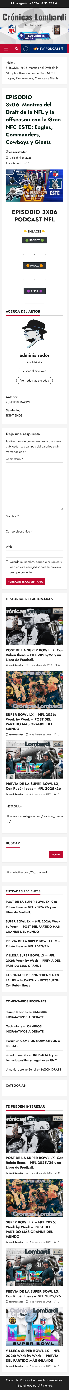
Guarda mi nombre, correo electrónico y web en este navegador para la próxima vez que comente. (36, 567)
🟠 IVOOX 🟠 (34, 265)
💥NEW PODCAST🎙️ (48, 48)
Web (9, 547)
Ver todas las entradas (34, 380)
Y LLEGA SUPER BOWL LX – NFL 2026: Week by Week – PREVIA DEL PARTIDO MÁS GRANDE (33, 960)
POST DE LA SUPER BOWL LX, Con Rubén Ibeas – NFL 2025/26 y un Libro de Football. (34, 655)
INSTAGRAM (14, 806)
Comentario (14, 459)
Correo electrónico (19, 531)
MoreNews (25, 1385)
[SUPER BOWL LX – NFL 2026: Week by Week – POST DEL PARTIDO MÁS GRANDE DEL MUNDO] (34, 690)
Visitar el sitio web (34, 371)
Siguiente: (14, 413)
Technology (14, 1026)
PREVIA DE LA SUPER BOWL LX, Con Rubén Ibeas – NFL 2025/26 (33, 786)
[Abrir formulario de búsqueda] (16, 48)
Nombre (12, 516)
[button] (6, 49)
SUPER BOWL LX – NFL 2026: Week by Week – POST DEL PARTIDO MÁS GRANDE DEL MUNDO (31, 722)
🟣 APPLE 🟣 (35, 291)
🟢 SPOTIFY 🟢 (34, 240)
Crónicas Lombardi (34, 17)
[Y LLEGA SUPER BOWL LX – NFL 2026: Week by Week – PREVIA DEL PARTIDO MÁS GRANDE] (34, 1326)
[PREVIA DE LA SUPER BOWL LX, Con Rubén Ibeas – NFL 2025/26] (34, 759)
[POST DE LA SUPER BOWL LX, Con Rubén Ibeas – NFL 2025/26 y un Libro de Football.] (34, 626)
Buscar (13, 843)
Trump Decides (17, 1012)
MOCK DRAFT (51, 1069)
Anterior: (18, 399)
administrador (18, 152)
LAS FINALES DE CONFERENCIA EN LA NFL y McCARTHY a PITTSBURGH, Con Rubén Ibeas (33, 980)
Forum (10, 1041)
